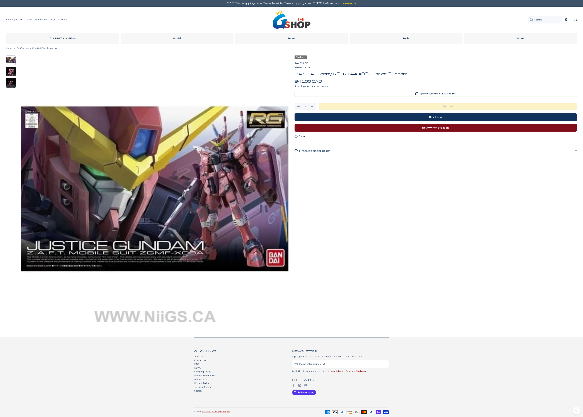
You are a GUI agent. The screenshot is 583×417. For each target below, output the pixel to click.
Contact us (200, 360)
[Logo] (291, 19)
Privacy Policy (201, 383)
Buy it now (435, 117)
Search (198, 390)
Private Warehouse (204, 375)
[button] (575, 19)
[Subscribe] (385, 364)
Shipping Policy (202, 371)
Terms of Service (203, 387)
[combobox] (545, 19)
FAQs (197, 364)
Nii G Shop (206, 411)
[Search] (530, 19)
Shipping (300, 86)
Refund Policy (201, 379)
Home (9, 48)
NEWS (197, 368)
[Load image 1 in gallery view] (11, 60)
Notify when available (435, 127)
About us (199, 356)
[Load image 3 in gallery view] (11, 83)
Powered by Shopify (220, 411)
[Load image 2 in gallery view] (11, 71)
